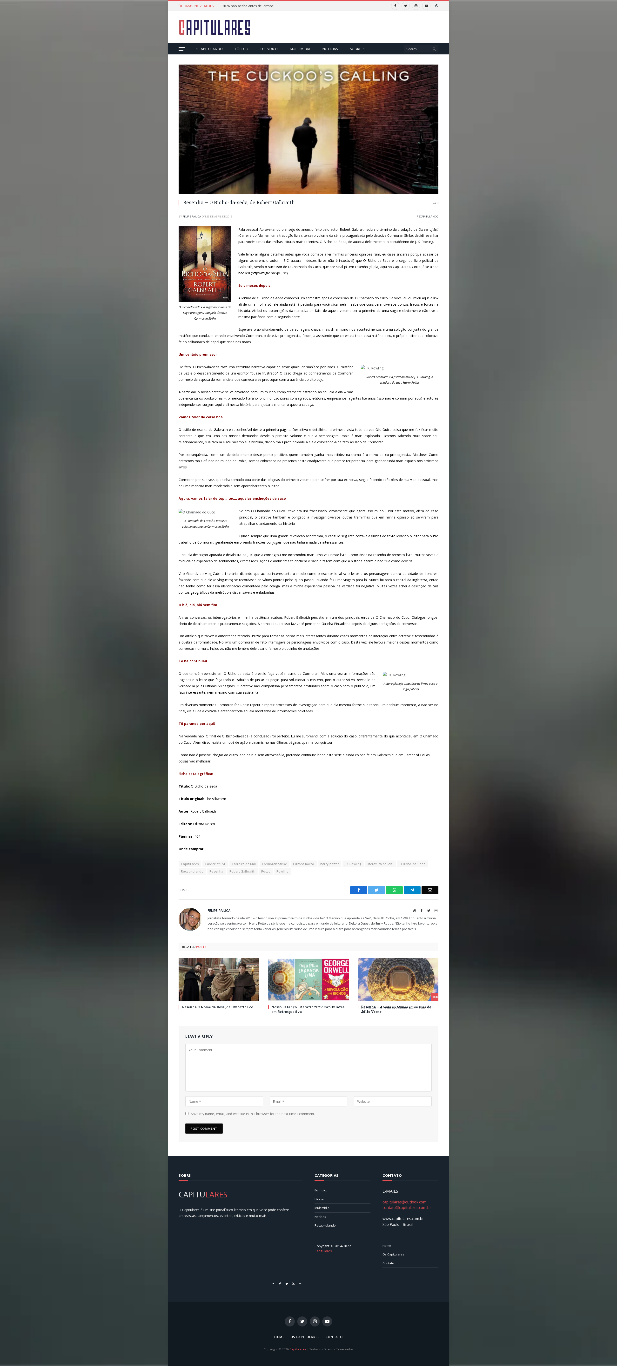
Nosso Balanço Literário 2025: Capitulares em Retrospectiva (307, 1009)
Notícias (330, 48)
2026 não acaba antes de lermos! (248, 6)
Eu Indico (269, 48)
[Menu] (182, 49)
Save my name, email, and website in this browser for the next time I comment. (253, 1113)
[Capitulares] (215, 27)
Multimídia (300, 48)
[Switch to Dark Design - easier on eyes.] (436, 5)
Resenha (216, 871)
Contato (388, 1263)
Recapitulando (208, 48)
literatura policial (381, 864)
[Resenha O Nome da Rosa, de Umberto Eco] (219, 979)
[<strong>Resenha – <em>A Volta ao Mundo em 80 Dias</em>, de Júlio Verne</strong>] (398, 979)
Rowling (282, 871)
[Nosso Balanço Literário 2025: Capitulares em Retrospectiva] (308, 979)
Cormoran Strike (274, 864)
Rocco (265, 871)
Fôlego (241, 48)
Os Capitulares (393, 1254)
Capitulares (190, 864)
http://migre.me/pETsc (269, 273)
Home (386, 1245)
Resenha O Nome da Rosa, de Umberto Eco (217, 1007)
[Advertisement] (350, 26)
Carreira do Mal (244, 864)
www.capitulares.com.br (403, 1218)
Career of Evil (215, 864)
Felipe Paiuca (192, 216)
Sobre (355, 48)
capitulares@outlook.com (404, 1202)
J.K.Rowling (353, 864)
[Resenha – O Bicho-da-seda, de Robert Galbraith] (308, 129)
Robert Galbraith (242, 871)
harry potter (329, 864)
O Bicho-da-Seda (413, 864)
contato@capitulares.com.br (406, 1207)
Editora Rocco (303, 864)
